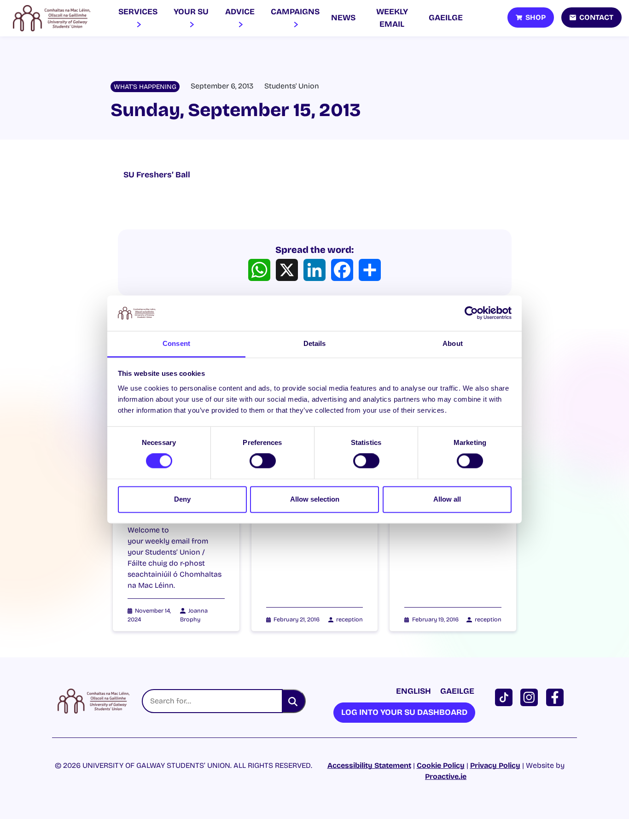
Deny (182, 499)
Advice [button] (240, 12)
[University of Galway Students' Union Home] (52, 18)
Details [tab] (314, 343)
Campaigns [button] (295, 12)
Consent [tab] (176, 343)
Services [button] (137, 12)
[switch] (263, 461)
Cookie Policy (441, 765)
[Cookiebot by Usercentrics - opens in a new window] (471, 313)
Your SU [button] (191, 12)
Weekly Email (392, 18)
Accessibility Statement (369, 765)
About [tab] (453, 343)
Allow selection (314, 499)
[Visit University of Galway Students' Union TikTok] (505, 696)
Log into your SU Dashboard (404, 712)
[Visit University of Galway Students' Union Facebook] (556, 696)
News (343, 18)
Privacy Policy (495, 765)
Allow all (447, 499)
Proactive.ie (445, 776)
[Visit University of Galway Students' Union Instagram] (531, 696)
